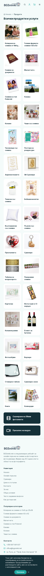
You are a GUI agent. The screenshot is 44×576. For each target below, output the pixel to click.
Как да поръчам (10, 500)
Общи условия (9, 493)
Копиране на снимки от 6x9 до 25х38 (18, 510)
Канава (6, 527)
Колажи (6, 531)
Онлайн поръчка (10, 476)
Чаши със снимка (10, 534)
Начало (8, 14)
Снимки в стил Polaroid (12, 524)
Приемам (20, 572)
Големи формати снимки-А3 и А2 (16, 514)
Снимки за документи (12, 517)
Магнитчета (8, 520)
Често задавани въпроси (13, 496)
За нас (6, 489)
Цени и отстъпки (10, 483)
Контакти (7, 486)
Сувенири (7, 479)
